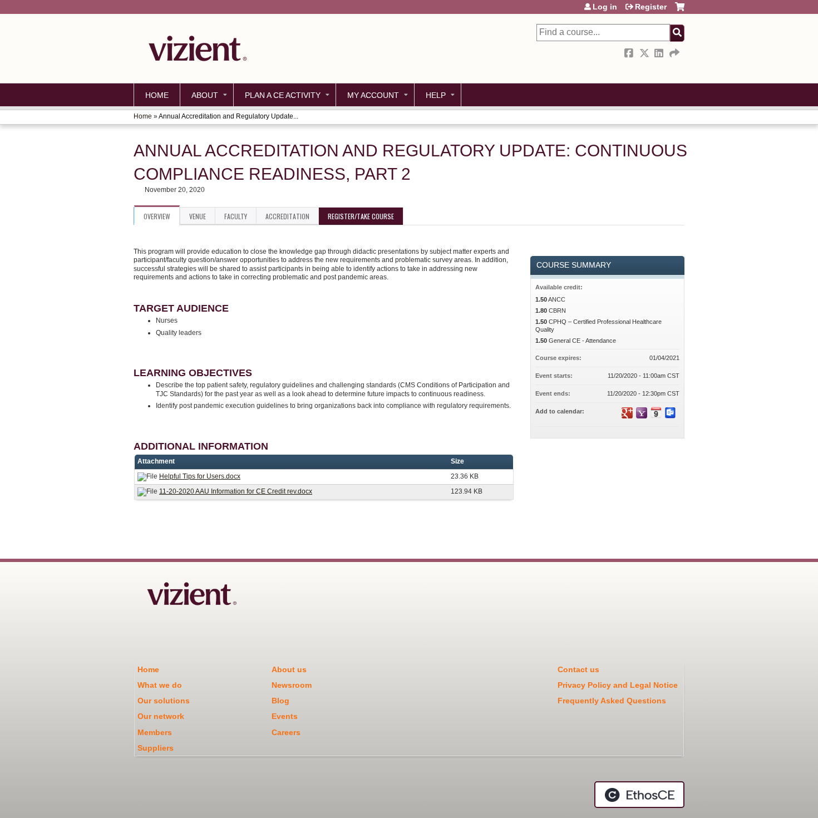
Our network (160, 716)
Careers (286, 732)
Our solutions (163, 700)
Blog (280, 700)
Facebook (629, 53)
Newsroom (292, 685)
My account (373, 95)
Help (436, 95)
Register (651, 7)
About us (289, 669)
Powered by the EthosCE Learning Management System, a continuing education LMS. (639, 794)
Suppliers (155, 747)
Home (157, 95)
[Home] (195, 48)
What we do (159, 685)
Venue (197, 216)
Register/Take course (361, 216)
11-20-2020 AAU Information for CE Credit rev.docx (235, 491)
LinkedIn (660, 53)
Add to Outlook (670, 412)
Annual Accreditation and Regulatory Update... (228, 116)
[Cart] (679, 11)
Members (154, 732)
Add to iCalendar (656, 412)
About (204, 95)
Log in (605, 7)
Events (285, 716)
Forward (675, 53)
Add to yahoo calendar (641, 412)
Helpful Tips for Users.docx (199, 476)
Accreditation (287, 216)
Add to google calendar (627, 412)
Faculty (235, 216)
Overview (157, 216)
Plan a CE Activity (283, 95)
